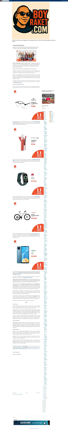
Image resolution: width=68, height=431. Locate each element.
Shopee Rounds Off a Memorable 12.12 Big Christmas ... (45, 264)
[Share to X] (24, 346)
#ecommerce (19, 347)
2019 (43, 401)
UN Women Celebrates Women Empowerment (45, 201)
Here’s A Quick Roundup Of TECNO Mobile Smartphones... (45, 150)
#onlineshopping (34, 347)
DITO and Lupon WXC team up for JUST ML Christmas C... (45, 173)
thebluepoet (52, 121)
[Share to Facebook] (25, 346)
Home (26, 392)
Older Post (38, 392)
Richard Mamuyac (52, 117)
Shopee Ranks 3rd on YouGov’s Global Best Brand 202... (45, 364)
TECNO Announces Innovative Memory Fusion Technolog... (45, 123)
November (45, 385)
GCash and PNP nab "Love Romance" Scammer (45, 383)
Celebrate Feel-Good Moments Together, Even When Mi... (45, 231)
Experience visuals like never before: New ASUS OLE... (45, 369)
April (44, 395)
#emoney (22, 347)
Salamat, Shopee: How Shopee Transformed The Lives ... (45, 168)
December (45, 119)
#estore (25, 347)
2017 (43, 403)
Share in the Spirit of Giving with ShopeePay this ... (45, 359)
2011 (43, 410)
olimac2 (52, 120)
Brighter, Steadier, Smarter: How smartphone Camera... (45, 221)
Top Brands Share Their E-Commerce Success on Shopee (45, 240)
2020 (43, 400)
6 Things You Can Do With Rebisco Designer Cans (45, 216)
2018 (43, 402)
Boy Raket (52, 112)
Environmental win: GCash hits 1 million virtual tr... (45, 137)
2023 (43, 116)
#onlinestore (37, 347)
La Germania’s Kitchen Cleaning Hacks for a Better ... (45, 245)
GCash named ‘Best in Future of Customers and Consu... (45, 197)
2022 (43, 117)
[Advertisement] (26, 384)
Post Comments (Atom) (19, 394)
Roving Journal (52, 119)
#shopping (23, 348)
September (45, 388)
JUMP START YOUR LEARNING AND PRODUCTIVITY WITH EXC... (45, 226)
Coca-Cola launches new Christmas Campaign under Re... (45, 336)
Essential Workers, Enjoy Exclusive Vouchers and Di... (45, 192)
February (45, 397)
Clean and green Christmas (45, 213)
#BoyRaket (16, 347)
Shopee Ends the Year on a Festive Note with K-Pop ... (45, 312)
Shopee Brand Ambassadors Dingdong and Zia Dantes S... (45, 341)
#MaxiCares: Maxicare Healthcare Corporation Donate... (45, 325)
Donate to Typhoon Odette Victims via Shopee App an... (45, 155)
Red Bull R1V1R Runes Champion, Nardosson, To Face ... (45, 378)
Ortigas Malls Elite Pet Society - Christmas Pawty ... (45, 269)
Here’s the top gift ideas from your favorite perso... (45, 236)
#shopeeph (20, 348)
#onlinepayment (30, 347)
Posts (44, 107)
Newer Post (14, 392)
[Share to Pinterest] (26, 346)
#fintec (27, 347)
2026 (43, 112)
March (44, 396)
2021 (43, 118)
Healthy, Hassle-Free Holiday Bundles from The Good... (45, 184)
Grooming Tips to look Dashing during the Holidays (45, 159)
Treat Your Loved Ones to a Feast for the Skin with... (45, 374)
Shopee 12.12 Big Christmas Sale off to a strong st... (45, 298)
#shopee (14, 348)
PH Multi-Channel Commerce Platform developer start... (45, 249)
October (45, 387)
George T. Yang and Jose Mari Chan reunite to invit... (45, 179)
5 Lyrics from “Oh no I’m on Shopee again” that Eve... (45, 259)
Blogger (38, 428)
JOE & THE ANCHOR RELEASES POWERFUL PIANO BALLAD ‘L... (45, 254)
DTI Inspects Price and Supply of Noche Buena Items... (45, 163)
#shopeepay (16, 348)
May (44, 394)
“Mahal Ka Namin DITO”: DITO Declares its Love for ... (45, 350)
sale (26, 348)
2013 (43, 408)
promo (25, 348)
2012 (43, 409)
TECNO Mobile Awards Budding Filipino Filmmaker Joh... (45, 278)
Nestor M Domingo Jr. (52, 115)
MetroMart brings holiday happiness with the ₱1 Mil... (45, 128)
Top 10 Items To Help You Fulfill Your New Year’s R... (45, 133)
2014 (43, 407)
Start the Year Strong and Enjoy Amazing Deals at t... (45, 145)
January (45, 398)
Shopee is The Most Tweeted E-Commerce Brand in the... (45, 141)
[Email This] (23, 346)
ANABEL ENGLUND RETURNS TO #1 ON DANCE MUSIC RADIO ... (45, 293)
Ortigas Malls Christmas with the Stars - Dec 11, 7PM (45, 316)
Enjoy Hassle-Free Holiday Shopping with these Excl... (45, 355)
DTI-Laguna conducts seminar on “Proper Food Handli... (45, 273)
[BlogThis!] (24, 346)
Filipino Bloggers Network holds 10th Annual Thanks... (45, 302)
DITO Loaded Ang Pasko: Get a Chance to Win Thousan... (45, 288)
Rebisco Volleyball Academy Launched (45, 210)
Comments (44, 108)
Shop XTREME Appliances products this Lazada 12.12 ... (45, 320)
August (45, 390)
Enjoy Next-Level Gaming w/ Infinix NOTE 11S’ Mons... (45, 345)
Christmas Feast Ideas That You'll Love (45, 188)
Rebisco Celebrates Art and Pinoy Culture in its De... (45, 283)
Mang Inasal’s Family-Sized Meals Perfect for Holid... (45, 206)
